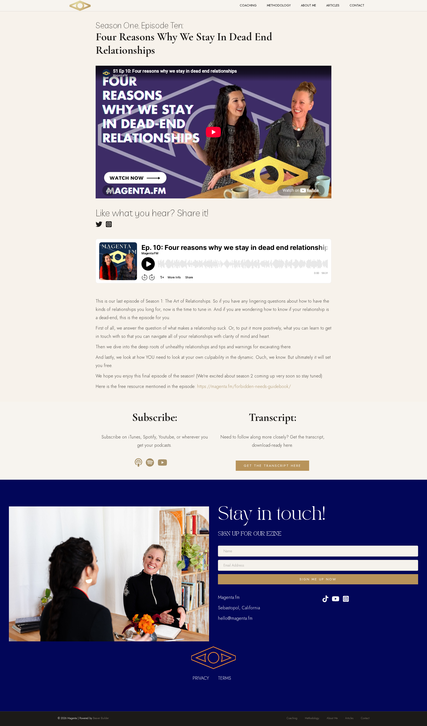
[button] (318, 579)
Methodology (279, 5)
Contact (357, 5)
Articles (332, 5)
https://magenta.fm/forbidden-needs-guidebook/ (244, 386)
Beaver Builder (101, 718)
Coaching (248, 5)
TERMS (224, 678)
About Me (308, 5)
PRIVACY (201, 678)
